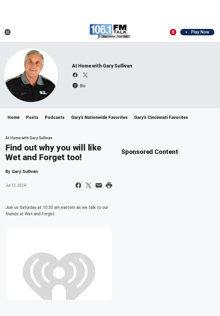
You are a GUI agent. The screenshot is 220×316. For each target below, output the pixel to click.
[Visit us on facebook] (75, 75)
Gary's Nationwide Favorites (99, 117)
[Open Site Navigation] (7, 32)
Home (14, 117)
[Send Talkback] (173, 32)
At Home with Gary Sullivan (102, 66)
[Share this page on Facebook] (78, 185)
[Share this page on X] (88, 185)
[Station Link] (110, 32)
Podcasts (55, 117)
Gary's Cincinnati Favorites (161, 117)
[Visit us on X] (85, 75)
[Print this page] (109, 185)
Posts (32, 117)
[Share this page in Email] (98, 185)
